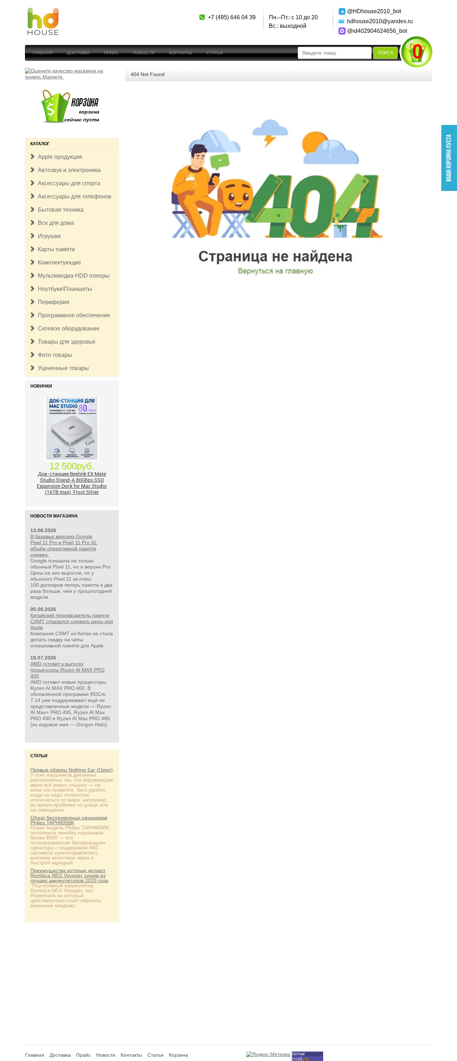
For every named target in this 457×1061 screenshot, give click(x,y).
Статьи (214, 52)
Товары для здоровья (65, 342)
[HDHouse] (43, 11)
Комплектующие (58, 262)
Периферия (52, 302)
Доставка (78, 52)
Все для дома (54, 223)
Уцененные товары (62, 368)
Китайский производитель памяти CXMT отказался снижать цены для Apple (71, 621)
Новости (144, 52)
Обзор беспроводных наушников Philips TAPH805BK (68, 820)
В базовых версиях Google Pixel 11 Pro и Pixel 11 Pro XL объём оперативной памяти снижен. (63, 545)
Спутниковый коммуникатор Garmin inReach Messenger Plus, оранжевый (72, 487)
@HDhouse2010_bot (372, 11)
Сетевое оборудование (67, 328)
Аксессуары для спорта (67, 183)
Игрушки (48, 236)
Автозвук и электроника (68, 170)
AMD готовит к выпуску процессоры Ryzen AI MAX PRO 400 (67, 670)
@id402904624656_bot (372, 31)
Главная (42, 52)
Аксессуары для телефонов (73, 196)
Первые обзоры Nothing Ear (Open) (71, 770)
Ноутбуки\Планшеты (63, 289)
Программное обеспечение (72, 315)
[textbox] (335, 53)
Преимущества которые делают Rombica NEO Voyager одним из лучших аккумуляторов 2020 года (69, 875)
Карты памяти (55, 249)
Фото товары (53, 355)
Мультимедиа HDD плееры (72, 276)
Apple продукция (58, 157)
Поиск (385, 52)
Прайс (111, 52)
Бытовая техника (59, 210)
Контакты (180, 52)
